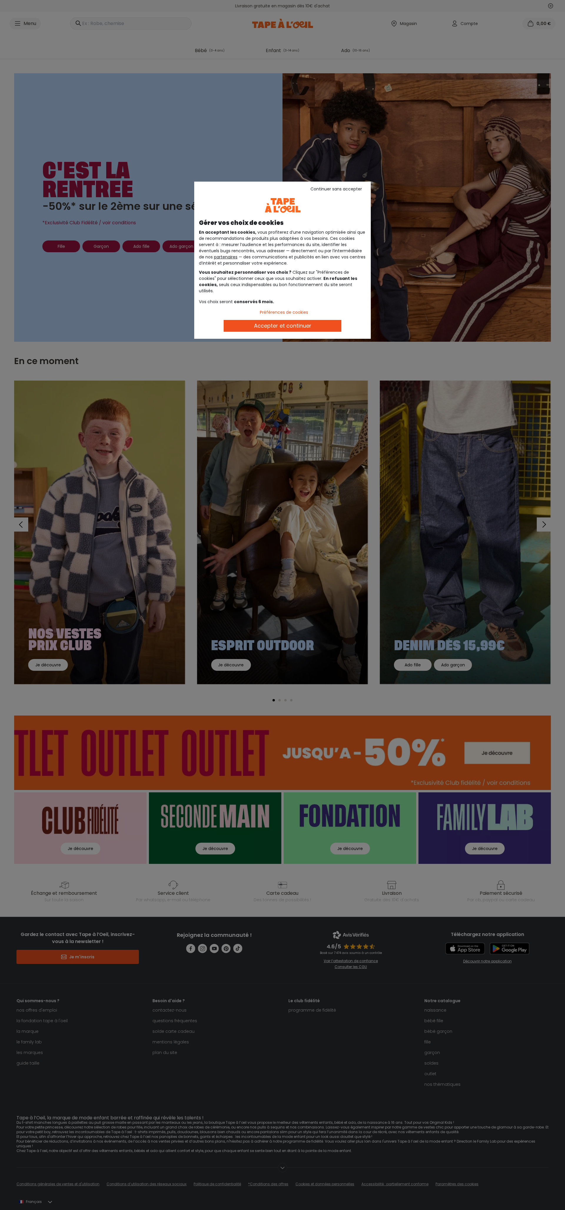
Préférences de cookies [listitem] (284, 312)
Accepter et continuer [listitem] (282, 325)
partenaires (225, 257)
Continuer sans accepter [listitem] (336, 189)
